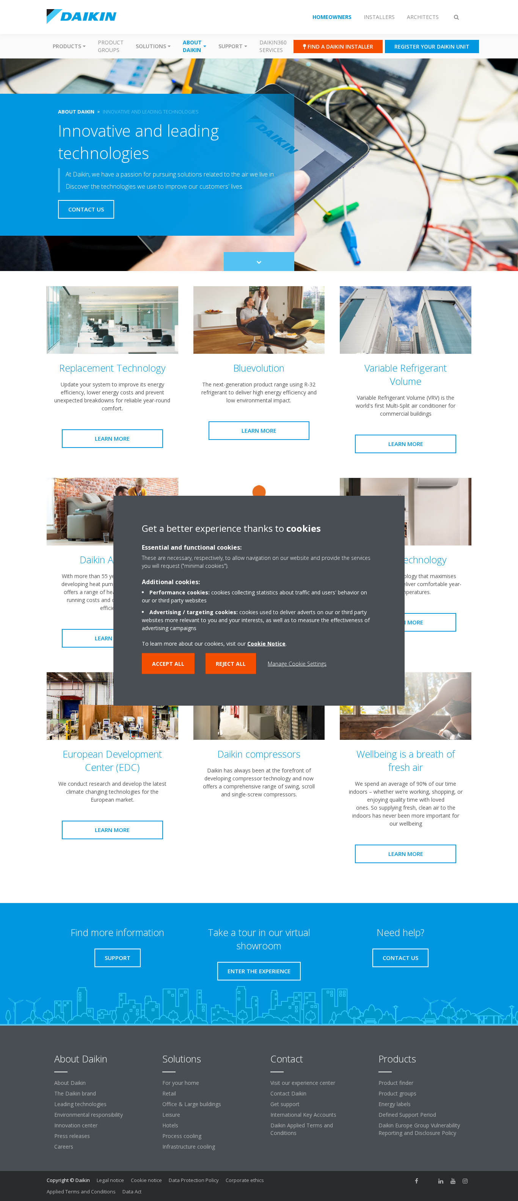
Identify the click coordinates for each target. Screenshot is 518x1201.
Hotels (170, 1125)
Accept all (168, 663)
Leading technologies (80, 1104)
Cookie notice (146, 1180)
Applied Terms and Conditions (81, 1191)
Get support (285, 1104)
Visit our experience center (302, 1082)
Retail (169, 1093)
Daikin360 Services (273, 46)
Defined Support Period (407, 1114)
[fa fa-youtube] (453, 1181)
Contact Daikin (288, 1093)
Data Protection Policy (194, 1180)
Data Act (131, 1191)
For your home (180, 1082)
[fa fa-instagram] (465, 1181)
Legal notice (110, 1180)
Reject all (231, 663)
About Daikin (70, 1082)
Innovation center (75, 1125)
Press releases (72, 1136)
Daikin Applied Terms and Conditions (301, 1129)
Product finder (395, 1082)
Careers (63, 1146)
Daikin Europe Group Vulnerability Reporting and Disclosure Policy (419, 1129)
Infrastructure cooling (188, 1146)
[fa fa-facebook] (417, 1181)
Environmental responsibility (88, 1114)
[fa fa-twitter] (429, 1181)
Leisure (171, 1114)
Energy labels (394, 1104)
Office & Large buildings (191, 1104)
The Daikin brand (75, 1093)
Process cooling (181, 1136)
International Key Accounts (303, 1114)
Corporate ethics (245, 1180)
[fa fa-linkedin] (441, 1181)
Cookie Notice (266, 643)
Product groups (111, 46)
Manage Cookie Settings (297, 663)
